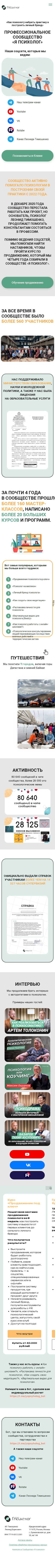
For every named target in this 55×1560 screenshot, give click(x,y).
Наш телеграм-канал (28, 102)
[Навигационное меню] (50, 5)
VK (18, 121)
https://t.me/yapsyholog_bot (27, 1396)
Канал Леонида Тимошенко (33, 139)
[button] (24, 1334)
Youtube (21, 111)
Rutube (21, 130)
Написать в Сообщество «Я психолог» (28, 1550)
